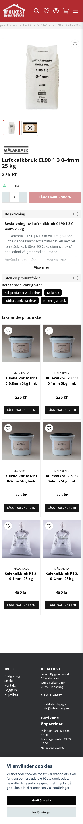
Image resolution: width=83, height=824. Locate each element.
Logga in (10, 690)
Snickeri (9, 681)
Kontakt (10, 685)
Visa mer (41, 267)
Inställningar (41, 812)
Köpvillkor (11, 695)
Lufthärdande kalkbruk (20, 300)
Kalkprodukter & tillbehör (26, 25)
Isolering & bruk (54, 300)
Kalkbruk (53, 293)
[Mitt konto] (56, 10)
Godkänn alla (41, 800)
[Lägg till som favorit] (46, 10)
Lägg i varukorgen (21, 410)
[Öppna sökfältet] (36, 10)
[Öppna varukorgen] (66, 10)
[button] (75, 44)
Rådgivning (12, 676)
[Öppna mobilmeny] (75, 10)
